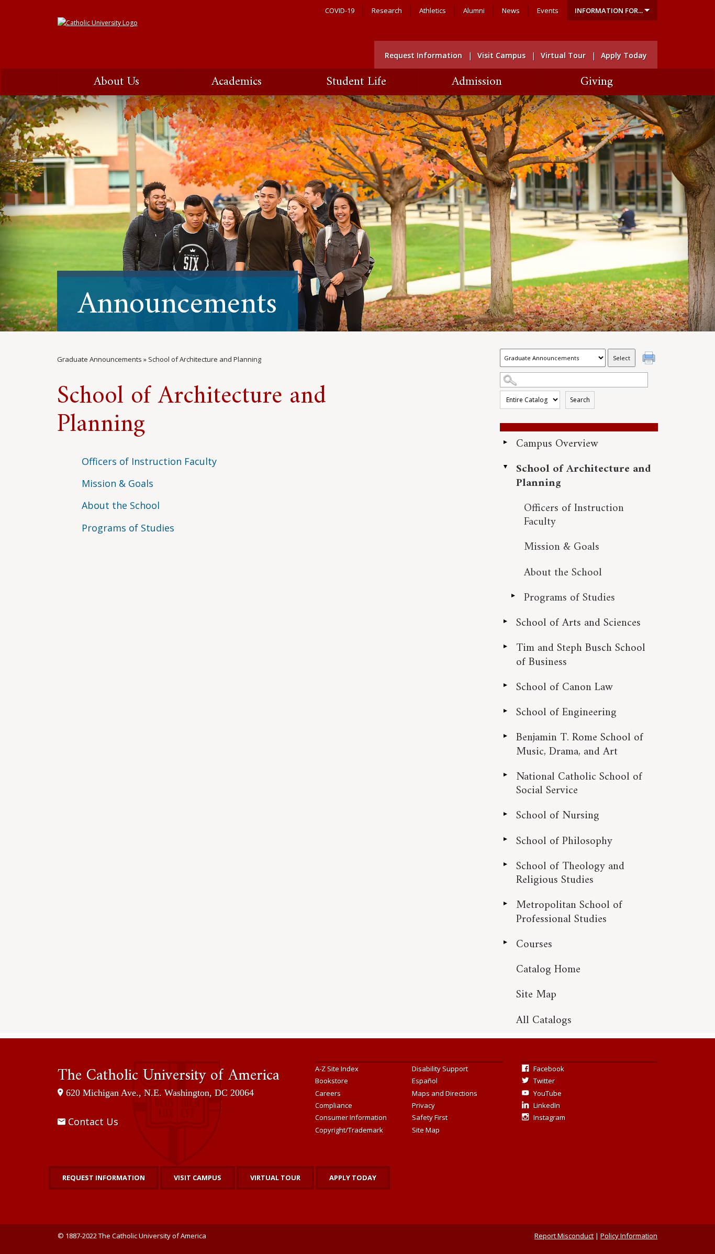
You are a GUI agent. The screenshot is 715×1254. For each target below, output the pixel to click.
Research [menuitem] (387, 10)
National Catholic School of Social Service (579, 783)
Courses (534, 944)
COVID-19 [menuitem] (339, 10)
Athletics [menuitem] (432, 10)
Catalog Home (548, 969)
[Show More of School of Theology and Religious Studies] (505, 864)
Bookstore (331, 1080)
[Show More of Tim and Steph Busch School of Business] (505, 646)
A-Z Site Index (337, 1068)
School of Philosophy (564, 841)
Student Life (356, 82)
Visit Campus (197, 1177)
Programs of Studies (569, 597)
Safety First (430, 1117)
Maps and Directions (444, 1093)
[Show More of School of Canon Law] (505, 685)
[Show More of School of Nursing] (505, 813)
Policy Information (628, 1235)
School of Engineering (566, 712)
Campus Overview (557, 443)
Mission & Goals (561, 547)
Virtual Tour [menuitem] (563, 55)
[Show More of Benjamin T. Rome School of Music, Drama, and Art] (505, 735)
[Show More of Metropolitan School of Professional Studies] (505, 903)
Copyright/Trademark (349, 1130)
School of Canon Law (564, 687)
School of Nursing (557, 815)
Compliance (333, 1105)
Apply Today (352, 1177)
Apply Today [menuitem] (624, 55)
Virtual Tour (275, 1177)
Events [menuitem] (547, 10)
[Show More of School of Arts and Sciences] (505, 621)
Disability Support (440, 1068)
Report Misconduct (564, 1235)
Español (425, 1080)
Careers (328, 1093)
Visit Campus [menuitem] (501, 55)
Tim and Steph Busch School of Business (580, 654)
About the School (563, 572)
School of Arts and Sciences (578, 622)
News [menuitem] (511, 10)
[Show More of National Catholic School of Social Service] (505, 775)
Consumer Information (351, 1117)
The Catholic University (169, 1076)
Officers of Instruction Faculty (574, 514)
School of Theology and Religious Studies (570, 873)
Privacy (423, 1105)
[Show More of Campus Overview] (505, 442)
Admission (477, 82)
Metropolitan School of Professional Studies (569, 911)
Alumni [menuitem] (474, 10)
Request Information (103, 1177)
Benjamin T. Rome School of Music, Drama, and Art (579, 744)
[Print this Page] (650, 359)
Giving (596, 82)
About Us (116, 82)
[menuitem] (612, 10)
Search (580, 399)
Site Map (536, 994)
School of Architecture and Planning (583, 475)
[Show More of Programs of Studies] (513, 596)
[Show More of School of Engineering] (505, 710)
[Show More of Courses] (505, 942)
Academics (236, 82)
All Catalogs (544, 1020)
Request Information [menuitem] (423, 55)
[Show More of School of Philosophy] (505, 839)
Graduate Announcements (99, 359)
